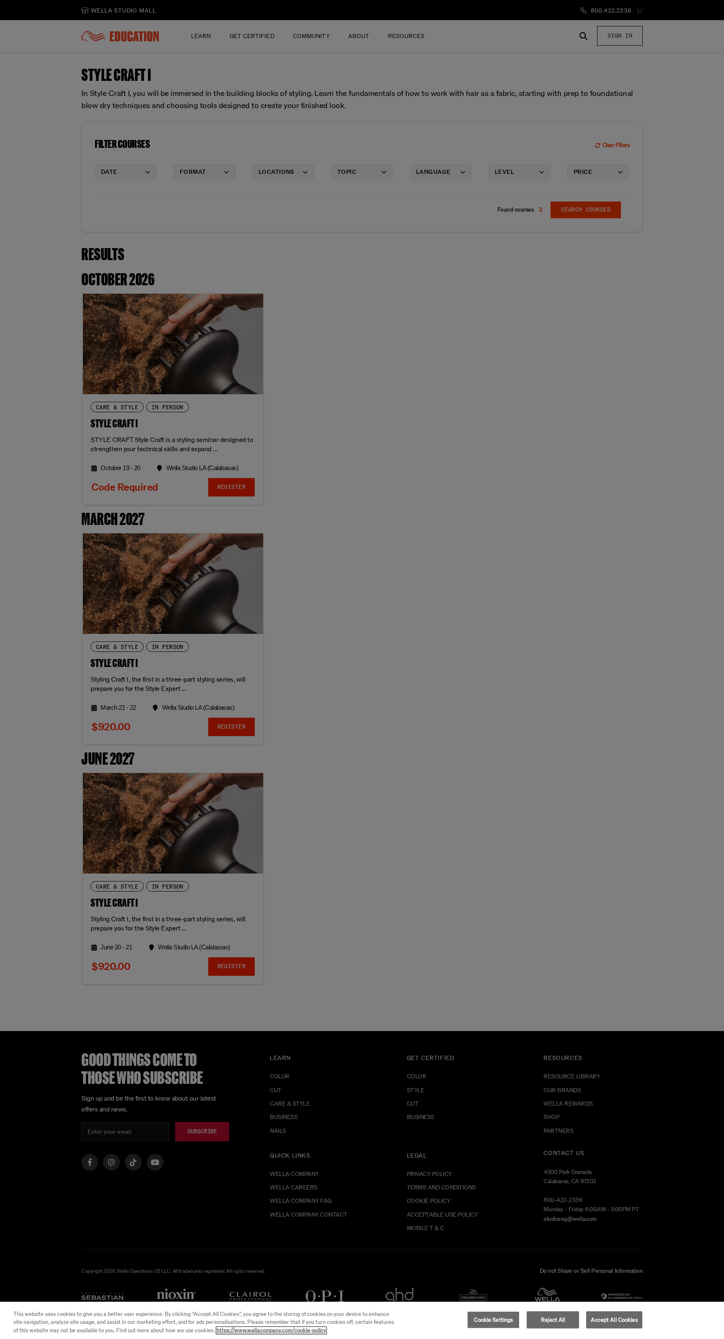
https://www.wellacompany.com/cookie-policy (271, 1330)
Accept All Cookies (614, 1319)
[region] (362, 1320)
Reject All (553, 1319)
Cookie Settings (493, 1319)
